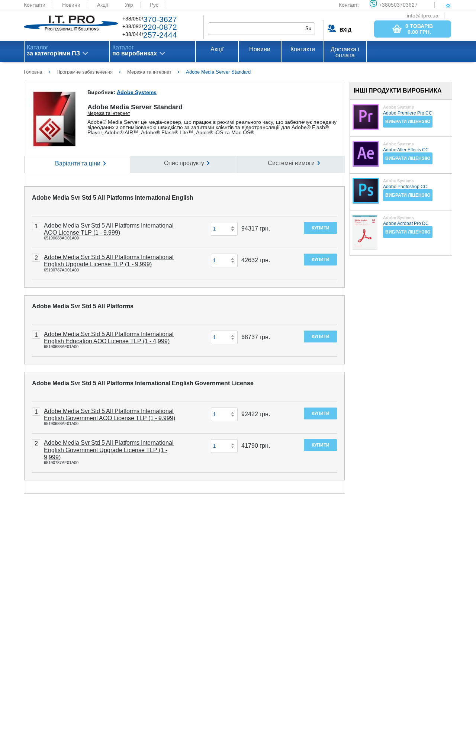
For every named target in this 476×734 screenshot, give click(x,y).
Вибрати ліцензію (407, 121)
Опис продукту (184, 163)
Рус (154, 5)
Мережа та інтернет (108, 113)
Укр (129, 5)
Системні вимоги (291, 163)
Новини (71, 5)
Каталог (53, 51)
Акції (102, 5)
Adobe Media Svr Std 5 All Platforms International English (112, 197)
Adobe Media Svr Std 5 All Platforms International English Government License (143, 383)
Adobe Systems (137, 92)
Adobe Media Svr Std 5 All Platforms (83, 306)
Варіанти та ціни (77, 163)
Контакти (34, 5)
